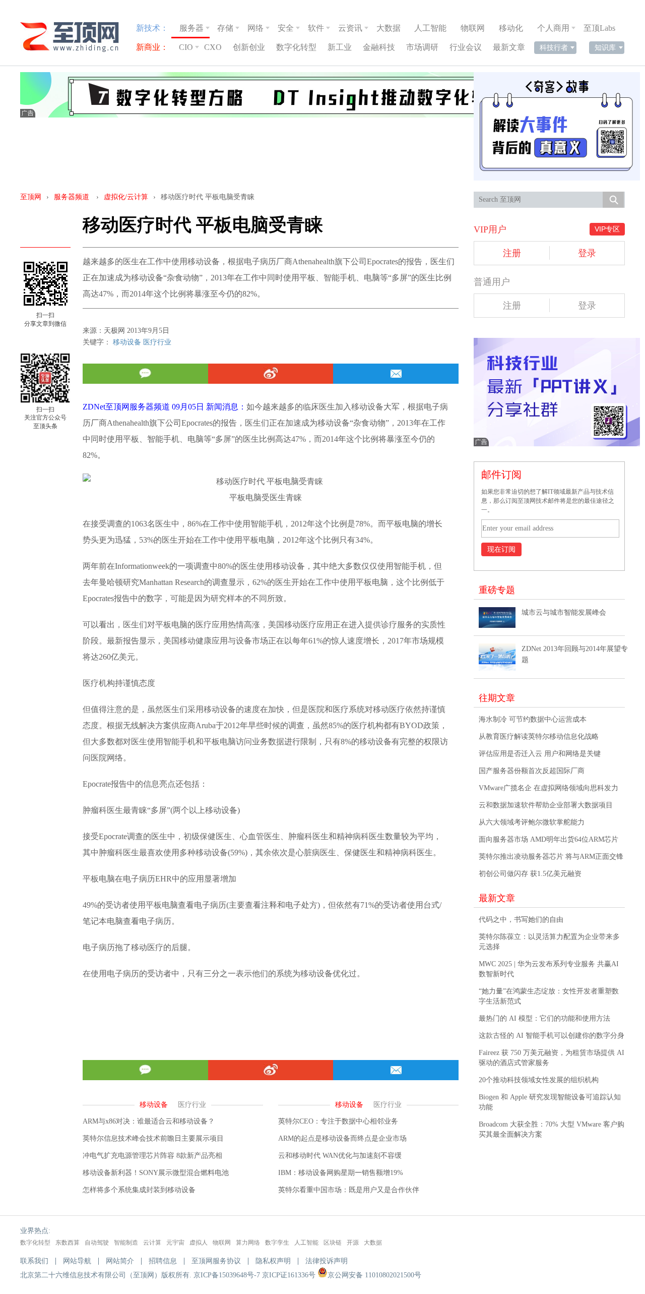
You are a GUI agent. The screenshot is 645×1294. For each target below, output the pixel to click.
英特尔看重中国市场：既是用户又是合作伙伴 (348, 1190)
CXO (213, 47)
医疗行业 (157, 342)
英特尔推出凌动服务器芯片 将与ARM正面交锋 (551, 856)
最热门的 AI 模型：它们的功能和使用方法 (544, 1018)
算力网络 (248, 1242)
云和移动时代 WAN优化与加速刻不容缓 (340, 1155)
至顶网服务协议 (216, 1261)
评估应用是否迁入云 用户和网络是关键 (540, 753)
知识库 (605, 47)
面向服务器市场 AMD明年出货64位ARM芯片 (548, 839)
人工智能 (430, 28)
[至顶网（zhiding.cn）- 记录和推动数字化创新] (74, 37)
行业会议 (465, 47)
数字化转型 (296, 47)
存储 (225, 28)
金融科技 (379, 47)
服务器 (191, 28)
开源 (353, 1242)
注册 (512, 253)
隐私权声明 (273, 1261)
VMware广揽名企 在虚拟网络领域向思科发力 (548, 788)
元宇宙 (175, 1242)
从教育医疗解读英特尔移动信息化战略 (539, 736)
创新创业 (249, 47)
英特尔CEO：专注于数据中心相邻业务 (338, 1121)
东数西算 (67, 1242)
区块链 (333, 1242)
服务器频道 (71, 197)
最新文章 (509, 47)
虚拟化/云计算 (126, 197)
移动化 (511, 28)
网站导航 (77, 1261)
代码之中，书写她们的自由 (521, 919)
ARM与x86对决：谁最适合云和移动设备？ (149, 1121)
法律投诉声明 (326, 1261)
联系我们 (34, 1261)
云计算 (152, 1242)
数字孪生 (277, 1242)
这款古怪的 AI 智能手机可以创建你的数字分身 (551, 1035)
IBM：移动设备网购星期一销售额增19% (340, 1173)
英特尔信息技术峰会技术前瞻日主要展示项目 (153, 1138)
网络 (255, 28)
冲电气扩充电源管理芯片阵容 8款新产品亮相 (152, 1155)
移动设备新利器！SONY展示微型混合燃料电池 (156, 1173)
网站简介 (120, 1261)
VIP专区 (607, 229)
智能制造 (126, 1242)
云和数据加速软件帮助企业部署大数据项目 (546, 805)
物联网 (473, 28)
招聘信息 (163, 1261)
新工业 (340, 47)
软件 (316, 28)
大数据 (388, 28)
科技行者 (554, 47)
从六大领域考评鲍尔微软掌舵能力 (532, 822)
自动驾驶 (97, 1242)
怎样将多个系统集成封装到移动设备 (139, 1190)
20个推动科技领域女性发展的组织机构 (539, 1080)
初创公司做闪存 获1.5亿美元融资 (530, 873)
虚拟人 (198, 1242)
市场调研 (422, 47)
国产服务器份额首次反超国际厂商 (532, 771)
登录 (587, 253)
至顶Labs (599, 28)
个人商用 (553, 28)
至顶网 (30, 197)
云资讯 (350, 28)
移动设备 (127, 342)
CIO (186, 47)
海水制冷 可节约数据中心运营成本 (533, 719)
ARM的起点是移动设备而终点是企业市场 (342, 1138)
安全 (286, 28)
